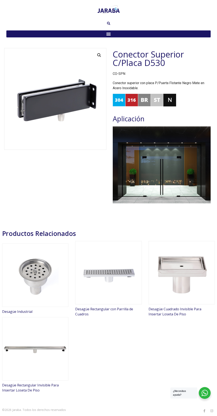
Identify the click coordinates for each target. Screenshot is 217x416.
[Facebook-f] (204, 411)
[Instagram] (212, 411)
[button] (108, 33)
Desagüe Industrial (17, 311)
